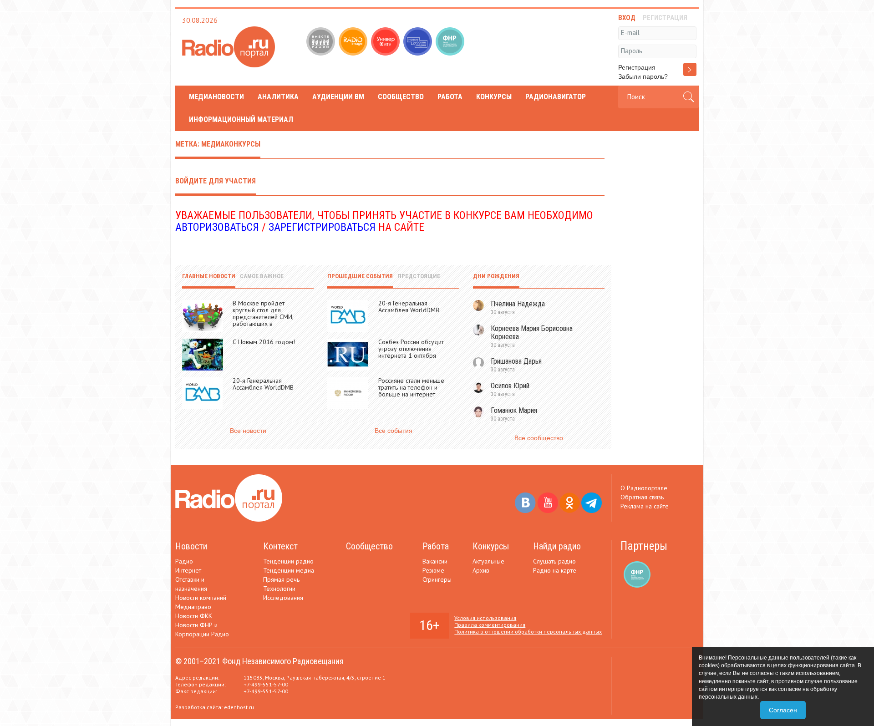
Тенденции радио (288, 561)
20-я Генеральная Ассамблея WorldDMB (263, 383)
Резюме (433, 570)
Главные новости (208, 276)
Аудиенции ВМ (338, 96)
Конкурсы (494, 96)
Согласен (783, 710)
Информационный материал (241, 119)
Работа (449, 96)
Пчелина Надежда (518, 304)
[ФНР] (451, 42)
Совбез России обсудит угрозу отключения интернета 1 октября (411, 349)
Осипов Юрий (510, 385)
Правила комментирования (489, 624)
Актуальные (488, 561)
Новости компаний (200, 598)
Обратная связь (642, 497)
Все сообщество (538, 438)
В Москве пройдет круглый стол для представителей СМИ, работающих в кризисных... (263, 317)
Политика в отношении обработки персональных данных (528, 631)
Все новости (248, 430)
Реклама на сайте (644, 506)
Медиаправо (193, 607)
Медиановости (216, 96)
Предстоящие (418, 276)
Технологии (279, 588)
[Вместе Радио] (321, 42)
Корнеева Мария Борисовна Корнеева (532, 332)
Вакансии (434, 561)
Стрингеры (437, 579)
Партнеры (643, 546)
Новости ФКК (193, 616)
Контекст (280, 546)
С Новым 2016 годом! (264, 342)
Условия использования (485, 617)
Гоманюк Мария (514, 410)
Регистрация (637, 67)
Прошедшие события (360, 276)
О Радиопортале (643, 488)
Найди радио (557, 546)
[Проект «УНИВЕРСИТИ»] (386, 42)
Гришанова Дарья (516, 361)
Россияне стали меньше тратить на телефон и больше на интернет (411, 387)
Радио (184, 561)
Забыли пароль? (643, 76)
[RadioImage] (354, 42)
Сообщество (401, 96)
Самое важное (262, 276)
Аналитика (278, 96)
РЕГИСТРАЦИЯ (665, 18)
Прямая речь (281, 579)
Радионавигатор (555, 96)
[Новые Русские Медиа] (418, 42)
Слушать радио (554, 561)
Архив (481, 570)
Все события (393, 430)
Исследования (283, 598)
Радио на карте (554, 570)
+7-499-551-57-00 (266, 684)
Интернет (188, 570)
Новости (191, 546)
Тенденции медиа (288, 570)
